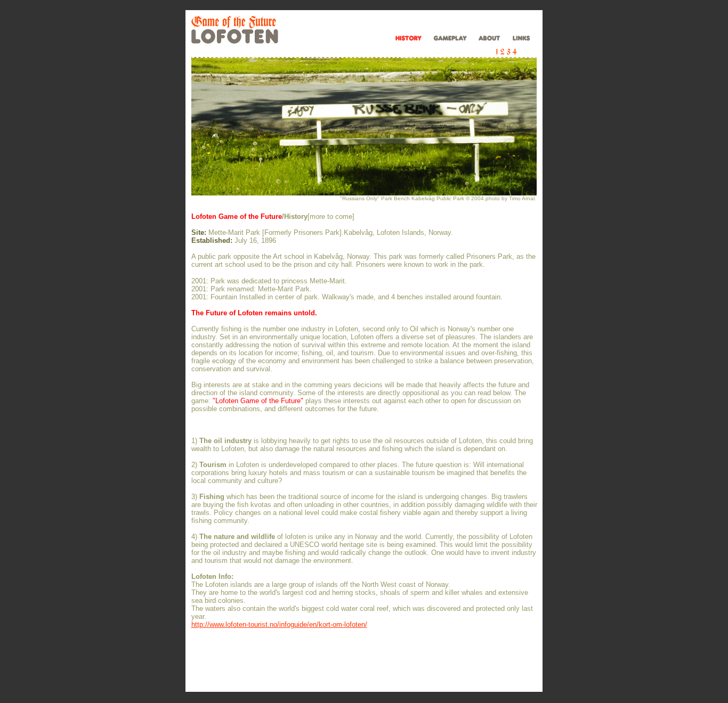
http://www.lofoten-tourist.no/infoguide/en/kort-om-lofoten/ (279, 624)
